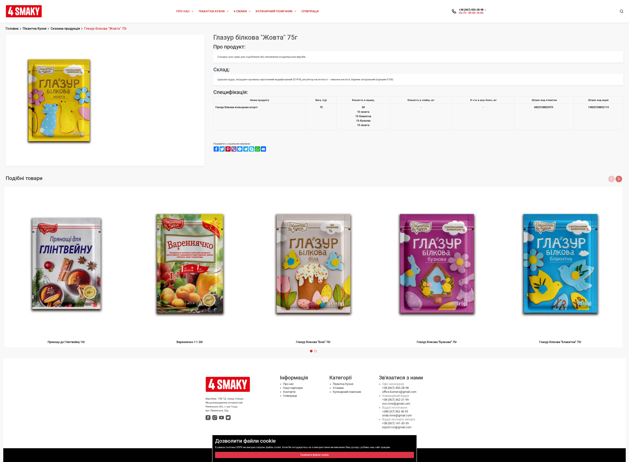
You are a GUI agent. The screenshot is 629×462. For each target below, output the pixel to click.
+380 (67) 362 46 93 (395, 411)
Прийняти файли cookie (314, 454)
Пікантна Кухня (212, 11)
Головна (12, 28)
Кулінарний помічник (274, 11)
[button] (312, 351)
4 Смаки (240, 11)
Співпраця (310, 11)
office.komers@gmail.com (399, 391)
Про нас (183, 11)
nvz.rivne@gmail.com (396, 403)
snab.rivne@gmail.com (397, 415)
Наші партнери (293, 388)
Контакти (289, 391)
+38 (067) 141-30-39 (395, 423)
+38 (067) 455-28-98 (395, 388)
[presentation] (611, 179)
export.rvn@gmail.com (396, 427)
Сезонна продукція (65, 28)
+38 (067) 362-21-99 (395, 399)
